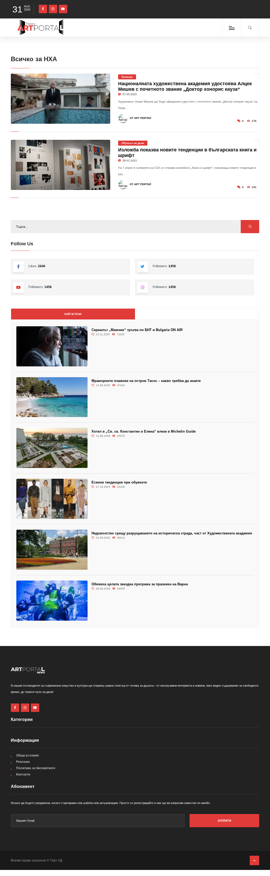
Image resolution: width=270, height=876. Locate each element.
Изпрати (224, 820)
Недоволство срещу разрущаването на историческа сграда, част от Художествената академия (171, 533)
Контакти (23, 774)
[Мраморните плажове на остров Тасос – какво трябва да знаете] (52, 397)
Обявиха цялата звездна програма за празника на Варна (139, 584)
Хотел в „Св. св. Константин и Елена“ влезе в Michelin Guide (143, 431)
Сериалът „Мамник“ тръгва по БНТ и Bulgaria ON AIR (136, 330)
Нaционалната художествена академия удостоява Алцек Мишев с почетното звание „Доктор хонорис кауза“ (185, 86)
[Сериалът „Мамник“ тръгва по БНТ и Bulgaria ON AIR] (52, 346)
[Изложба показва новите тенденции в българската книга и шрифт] (60, 165)
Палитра (127, 76)
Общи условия (27, 755)
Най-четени (72, 314)
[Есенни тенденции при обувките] (52, 499)
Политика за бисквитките (35, 768)
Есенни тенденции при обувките (119, 482)
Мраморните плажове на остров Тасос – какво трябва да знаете (146, 381)
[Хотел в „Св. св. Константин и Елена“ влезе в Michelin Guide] (52, 448)
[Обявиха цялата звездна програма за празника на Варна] (52, 601)
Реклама (23, 762)
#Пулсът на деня (133, 143)
